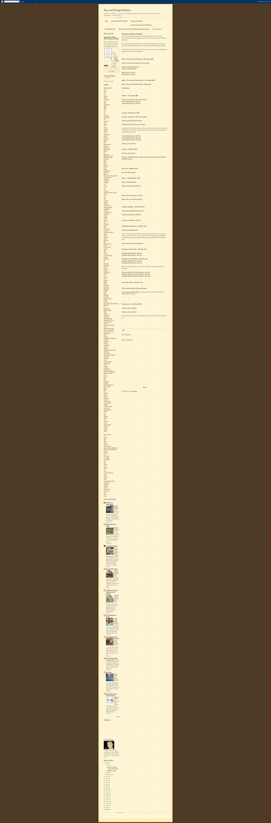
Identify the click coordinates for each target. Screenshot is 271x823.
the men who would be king (111, 447)
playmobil (106, 358)
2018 (107, 789)
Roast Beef (106, 381)
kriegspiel (106, 297)
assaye (105, 132)
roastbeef (106, 383)
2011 (107, 803)
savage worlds (107, 401)
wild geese (106, 491)
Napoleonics (107, 333)
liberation (106, 305)
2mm (105, 107)
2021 (107, 782)
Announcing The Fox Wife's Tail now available (111, 38)
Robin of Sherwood (108, 384)
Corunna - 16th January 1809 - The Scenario (134, 117)
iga (104, 275)
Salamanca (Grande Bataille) (130, 230)
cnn (105, 197)
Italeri (105, 283)
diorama (106, 220)
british (105, 169)
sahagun (106, 396)
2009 (107, 807)
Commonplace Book (136, 21)
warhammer (107, 482)
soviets (105, 423)
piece (139, 130)
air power (106, 121)
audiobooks (106, 134)
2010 (107, 805)
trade (105, 461)
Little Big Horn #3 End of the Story (116, 597)
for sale (105, 245)
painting (106, 348)
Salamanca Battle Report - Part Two (132, 255)
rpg (104, 391)
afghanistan (106, 116)
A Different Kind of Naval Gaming (116, 640)
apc (104, 126)
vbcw (105, 471)
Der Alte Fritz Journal (112, 569)
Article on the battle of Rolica (130, 67)
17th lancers (107, 99)
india (105, 278)
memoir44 (106, 316)
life (104, 306)
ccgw (105, 187)
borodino (106, 166)
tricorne (106, 464)
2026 (107, 762)
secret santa (106, 408)
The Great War (107, 446)
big (104, 152)
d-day (105, 219)
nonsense (106, 340)
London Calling (107, 310)
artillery (106, 131)
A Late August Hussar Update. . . (116, 620)
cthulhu (105, 217)
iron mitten (109, 672)
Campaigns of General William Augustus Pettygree (112, 592)
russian (105, 394)
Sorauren (106, 421)
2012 (107, 801)
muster (105, 326)
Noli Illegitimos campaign (110, 338)
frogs (105, 250)
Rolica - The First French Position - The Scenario (136, 63)
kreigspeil (106, 295)
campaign (106, 179)
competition (107, 209)
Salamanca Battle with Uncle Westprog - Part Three (136, 276)
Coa (105, 199)
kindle (105, 292)
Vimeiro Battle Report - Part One (131, 101)
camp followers (107, 177)
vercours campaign (108, 472)
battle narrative (107, 144)
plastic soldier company (109, 355)
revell (105, 374)
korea (105, 293)
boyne (105, 167)
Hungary (106, 273)
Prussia (105, 365)
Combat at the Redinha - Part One (131, 214)
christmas (106, 190)
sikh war (106, 416)
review (105, 376)
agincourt (106, 117)
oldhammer (106, 345)
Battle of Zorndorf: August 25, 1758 (116, 572)
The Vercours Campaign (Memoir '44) (141, 25)
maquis (105, 313)
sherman (106, 411)
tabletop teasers (107, 434)
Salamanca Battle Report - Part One (132, 253)
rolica (105, 388)
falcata (105, 238)
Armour (106, 129)
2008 (107, 809)
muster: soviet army (108, 331)
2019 (107, 787)
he (104, 262)
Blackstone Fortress (108, 156)
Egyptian (106, 230)
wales (105, 479)
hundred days (107, 272)
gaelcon (106, 253)
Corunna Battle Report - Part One (131, 136)
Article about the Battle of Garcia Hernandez (134, 288)
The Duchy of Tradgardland (109, 503)
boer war (106, 159)
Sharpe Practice (107, 409)
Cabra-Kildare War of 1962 (110, 175)
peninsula (106, 351)
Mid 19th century (108, 318)
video (105, 474)
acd (104, 111)
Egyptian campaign (108, 232)
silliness (105, 418)
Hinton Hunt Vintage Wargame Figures (111, 694)
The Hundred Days (110, 29)
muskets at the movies (109, 325)
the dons (106, 444)
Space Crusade (107, 424)
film (105, 242)
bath (105, 142)
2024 (107, 778)
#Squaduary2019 (108, 88)
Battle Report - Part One (128, 72)
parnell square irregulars (110, 350)
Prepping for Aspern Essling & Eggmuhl (112, 767)
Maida (105, 311)
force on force (107, 247)
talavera (106, 438)
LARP (105, 300)
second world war (108, 406)
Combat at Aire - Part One (129, 308)
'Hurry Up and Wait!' (116, 528)
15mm (105, 98)
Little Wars (106, 308)
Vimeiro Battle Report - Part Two (131, 103)
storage (105, 428)
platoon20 (106, 356)
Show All (118, 716)
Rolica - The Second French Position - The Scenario (136, 84)
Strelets (105, 429)
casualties (106, 182)
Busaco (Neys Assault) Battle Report (132, 199)
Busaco (105, 174)
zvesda (105, 496)
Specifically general (111, 770)
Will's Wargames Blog (111, 658)
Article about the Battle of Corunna (132, 120)
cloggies (106, 194)
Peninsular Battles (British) (119, 21)
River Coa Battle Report (129, 172)
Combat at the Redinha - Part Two (131, 220)
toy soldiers (106, 457)
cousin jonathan (107, 212)
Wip (105, 492)
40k (105, 109)
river (105, 379)
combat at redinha (108, 207)
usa (104, 469)
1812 (105, 101)
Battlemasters (107, 149)
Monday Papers (107, 321)
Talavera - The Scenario (128, 153)
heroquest (106, 263)
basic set (106, 139)
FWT (105, 252)
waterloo (106, 486)
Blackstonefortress (108, 157)
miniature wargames (109, 320)
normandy (106, 341)
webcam (106, 487)
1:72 (105, 89)
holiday (105, 270)
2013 (107, 799)
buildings (106, 172)
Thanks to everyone (110, 660)
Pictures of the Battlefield (129, 68)
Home (106, 21)
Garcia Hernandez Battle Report (131, 292)
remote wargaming (108, 373)
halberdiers (106, 258)
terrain (105, 442)
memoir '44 (106, 315)
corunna (106, 210)
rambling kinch (107, 370)
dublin (105, 225)
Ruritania (106, 393)
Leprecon (106, 302)
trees (105, 462)
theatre (105, 451)
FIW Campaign (107, 243)
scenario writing (108, 403)
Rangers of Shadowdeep (110, 371)
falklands (106, 240)
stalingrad (106, 426)
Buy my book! (157, 29)
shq (104, 413)
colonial (106, 202)
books (105, 164)
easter (105, 227)
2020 (107, 785)
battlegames (106, 147)
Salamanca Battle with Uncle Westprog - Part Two (136, 274)
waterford (106, 484)
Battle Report (125, 88)
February (109, 774)
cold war (106, 200)
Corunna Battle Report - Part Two (131, 138)
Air (104, 119)
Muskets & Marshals (116, 697)
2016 (107, 793)
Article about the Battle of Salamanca (132, 243)
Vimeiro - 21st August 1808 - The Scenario (134, 99)
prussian (106, 366)
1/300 (105, 91)
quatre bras (106, 368)
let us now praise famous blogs (111, 303)
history (105, 267)
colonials (106, 204)
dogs (105, 222)
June (108, 772)
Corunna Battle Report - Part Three (132, 139)
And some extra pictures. (129, 143)
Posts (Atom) (133, 391)
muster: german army (109, 330)
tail (104, 436)
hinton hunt (106, 265)
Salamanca (106, 398)
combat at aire (107, 205)
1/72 (105, 94)
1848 (105, 102)
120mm (106, 96)
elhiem (105, 235)
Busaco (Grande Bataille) (129, 182)
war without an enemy (109, 481)
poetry (105, 360)
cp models (106, 214)
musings (106, 323)
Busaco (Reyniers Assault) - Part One (132, 195)
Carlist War (106, 180)
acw (105, 112)
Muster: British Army (109, 328)
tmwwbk (106, 452)
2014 (107, 797)
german (105, 257)
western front (107, 489)
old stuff (106, 343)
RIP (105, 378)
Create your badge (108, 81)
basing (105, 141)
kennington (106, 287)
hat (104, 260)
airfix (105, 122)
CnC (105, 195)
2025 (107, 776)
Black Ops (106, 154)
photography (107, 353)
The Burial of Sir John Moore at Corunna (133, 124)
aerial (105, 114)
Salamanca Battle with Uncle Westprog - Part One (136, 272)
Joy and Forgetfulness (117, 10)
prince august (107, 363)
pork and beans (107, 361)
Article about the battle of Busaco (131, 186)
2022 (107, 780)
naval (105, 335)
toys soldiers (107, 459)
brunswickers (107, 170)
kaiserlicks (106, 285)
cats (105, 184)
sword (105, 431)
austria (105, 136)
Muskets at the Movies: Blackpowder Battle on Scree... (134, 29)
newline (106, 336)
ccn (104, 189)
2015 (107, 795)
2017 (107, 791)
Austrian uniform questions (116, 507)
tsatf (105, 466)
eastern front (107, 229)
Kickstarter (106, 288)
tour (105, 454)
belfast (105, 151)
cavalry (105, 185)
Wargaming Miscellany (112, 546)
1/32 (105, 93)
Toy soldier (106, 456)
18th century (107, 104)
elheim (105, 234)
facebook (106, 237)
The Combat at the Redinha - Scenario (133, 211)
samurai (106, 399)
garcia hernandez (108, 255)
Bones (105, 161)
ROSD (105, 389)
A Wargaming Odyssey (112, 637)
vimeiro (106, 477)
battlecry (106, 146)
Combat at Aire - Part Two (129, 312)
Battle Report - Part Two (129, 74)
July (108, 764)
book (105, 162)
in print (105, 277)
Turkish (105, 467)
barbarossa (106, 137)
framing (106, 248)
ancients (106, 124)
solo (105, 419)
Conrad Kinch (107, 77)
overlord (106, 346)
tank (105, 439)
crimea (105, 215)
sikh (105, 414)
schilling (106, 404)
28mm (105, 106)
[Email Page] (123, 330)
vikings (105, 476)
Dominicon (106, 224)
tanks (105, 441)
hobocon (106, 268)
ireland (105, 282)
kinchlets (106, 290)
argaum (105, 127)
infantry (106, 280)
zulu (105, 494)
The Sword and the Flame (110, 449)
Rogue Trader (107, 386)
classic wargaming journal (110, 192)
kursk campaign (108, 298)
